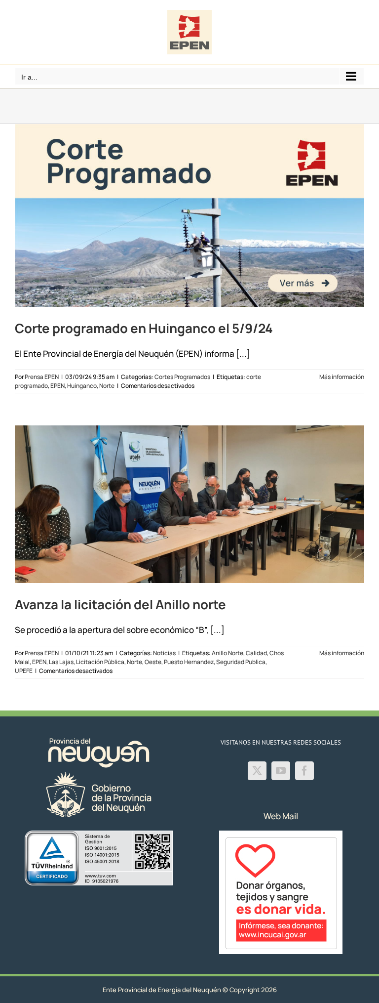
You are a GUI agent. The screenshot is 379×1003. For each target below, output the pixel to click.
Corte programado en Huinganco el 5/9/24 (144, 328)
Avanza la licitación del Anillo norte (120, 604)
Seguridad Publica (240, 662)
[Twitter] (257, 770)
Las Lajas (61, 662)
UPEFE (24, 671)
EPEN (57, 385)
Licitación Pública (100, 662)
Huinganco (82, 385)
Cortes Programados (182, 377)
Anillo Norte (227, 653)
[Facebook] (304, 770)
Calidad (256, 653)
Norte (106, 385)
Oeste (153, 662)
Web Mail (281, 816)
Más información (341, 377)
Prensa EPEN (42, 377)
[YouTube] (280, 770)
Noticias (164, 653)
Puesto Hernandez (189, 662)
